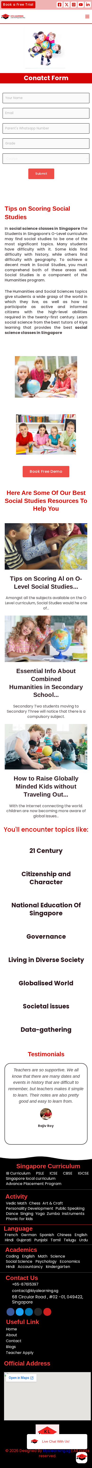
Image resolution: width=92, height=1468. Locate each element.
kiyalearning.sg (56, 1450)
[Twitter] (67, 5)
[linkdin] (88, 5)
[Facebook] (60, 5)
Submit (41, 174)
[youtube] (81, 5)
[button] (18, 4)
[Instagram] (74, 5)
